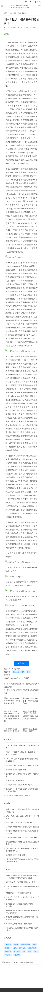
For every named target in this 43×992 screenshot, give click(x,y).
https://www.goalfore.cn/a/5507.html (18, 678)
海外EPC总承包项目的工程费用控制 (19, 924)
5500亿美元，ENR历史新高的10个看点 (20, 882)
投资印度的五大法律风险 (15, 780)
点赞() (22, 663)
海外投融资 (22, 13)
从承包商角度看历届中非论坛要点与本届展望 (22, 827)
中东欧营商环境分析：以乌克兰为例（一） (22, 837)
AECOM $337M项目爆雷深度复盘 (18, 893)
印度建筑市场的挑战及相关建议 (18, 795)
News (32, 2)
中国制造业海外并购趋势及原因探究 (19, 785)
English (39, 2)
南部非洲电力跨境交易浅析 (16, 770)
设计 (28, 672)
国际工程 (16, 672)
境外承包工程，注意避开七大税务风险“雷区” (22, 765)
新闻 (26, 2)
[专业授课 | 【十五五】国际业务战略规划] (21, 962)
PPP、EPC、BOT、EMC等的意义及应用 (21, 822)
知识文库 (12, 13)
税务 (22, 672)
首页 (5, 13)
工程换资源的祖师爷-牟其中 (16, 855)
